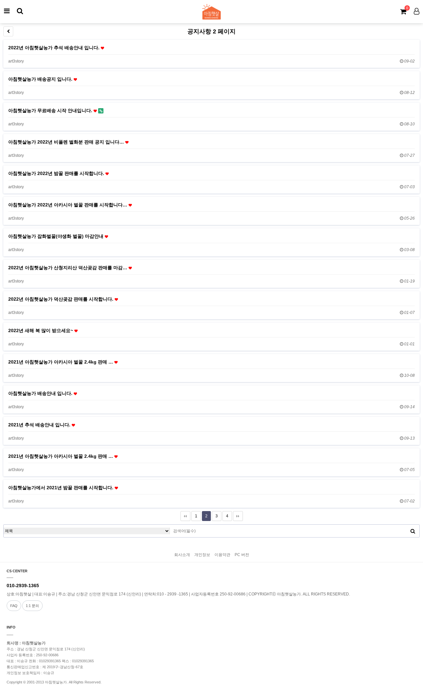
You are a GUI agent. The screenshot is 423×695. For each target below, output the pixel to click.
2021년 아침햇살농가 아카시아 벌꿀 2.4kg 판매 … (61, 362)
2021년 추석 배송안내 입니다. (40, 424)
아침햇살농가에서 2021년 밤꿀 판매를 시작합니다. (61, 487)
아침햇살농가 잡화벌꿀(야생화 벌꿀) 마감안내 (56, 236)
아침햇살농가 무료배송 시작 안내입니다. (51, 110)
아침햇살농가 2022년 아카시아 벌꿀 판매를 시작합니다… (68, 204)
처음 (185, 516)
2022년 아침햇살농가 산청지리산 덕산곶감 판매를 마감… (68, 267)
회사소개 (182, 555)
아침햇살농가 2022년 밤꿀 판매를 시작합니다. (56, 173)
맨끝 (238, 516)
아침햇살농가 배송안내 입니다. (41, 393)
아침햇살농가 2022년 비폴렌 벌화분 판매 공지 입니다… (66, 142)
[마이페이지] (416, 11)
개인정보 (202, 555)
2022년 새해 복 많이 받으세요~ (41, 330)
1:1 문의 (32, 606)
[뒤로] (8, 31)
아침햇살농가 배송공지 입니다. (41, 79)
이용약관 (222, 555)
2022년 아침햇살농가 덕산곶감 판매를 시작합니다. (61, 299)
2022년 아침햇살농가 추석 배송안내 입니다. (54, 47)
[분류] (6, 11)
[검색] (19, 11)
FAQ (14, 606)
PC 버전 (242, 555)
